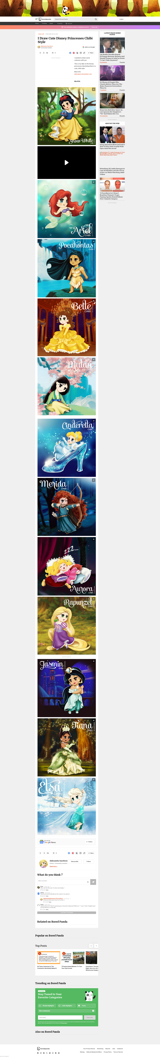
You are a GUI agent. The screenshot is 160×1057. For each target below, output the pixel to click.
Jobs (113, 1048)
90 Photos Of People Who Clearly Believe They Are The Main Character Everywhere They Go (111, 85)
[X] (47, 1053)
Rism (41, 886)
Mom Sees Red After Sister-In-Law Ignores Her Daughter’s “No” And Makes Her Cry (111, 112)
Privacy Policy (108, 1052)
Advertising (100, 1048)
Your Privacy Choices (89, 1048)
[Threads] (53, 1053)
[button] (91, 946)
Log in (121, 19)
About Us (107, 1048)
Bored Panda (43, 1048)
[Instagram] (41, 1053)
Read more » (53, 866)
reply (47, 890)
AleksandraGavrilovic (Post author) (53, 898)
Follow (89, 861)
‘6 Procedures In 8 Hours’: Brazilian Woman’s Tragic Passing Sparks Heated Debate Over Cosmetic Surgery (111, 196)
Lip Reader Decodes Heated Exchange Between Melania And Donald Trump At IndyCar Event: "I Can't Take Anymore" (112, 57)
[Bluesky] (49, 1053)
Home (37, 23)
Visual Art (41, 34)
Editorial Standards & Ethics (94, 1052)
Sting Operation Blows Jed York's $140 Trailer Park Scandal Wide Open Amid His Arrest (112, 146)
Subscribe (90, 1017)
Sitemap (82, 1052)
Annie (42, 904)
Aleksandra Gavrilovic (47, 46)
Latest (51, 23)
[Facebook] (37, 1053)
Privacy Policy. (64, 1023)
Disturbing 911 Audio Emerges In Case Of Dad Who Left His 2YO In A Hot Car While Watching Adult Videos (112, 171)
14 (104, 116)
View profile (74, 861)
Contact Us (120, 1048)
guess (42, 892)
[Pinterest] (43, 1053)
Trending (44, 23)
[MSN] (55, 1053)
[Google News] (59, 1053)
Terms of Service (118, 1052)
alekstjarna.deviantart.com (83, 74)
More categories (44, 1011)
